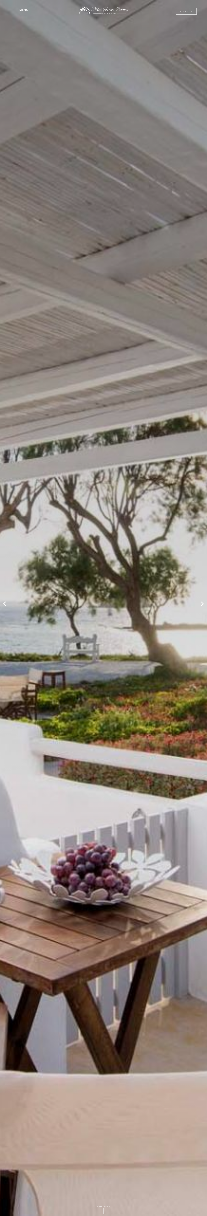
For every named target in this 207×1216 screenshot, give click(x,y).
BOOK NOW (186, 11)
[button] (19, 10)
